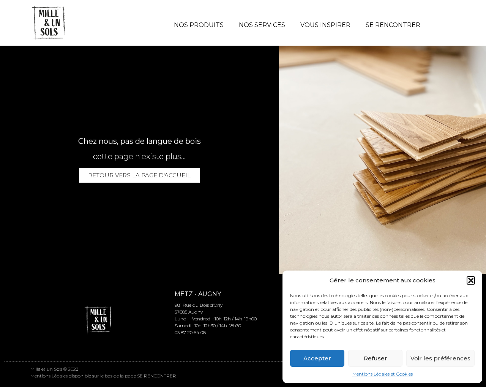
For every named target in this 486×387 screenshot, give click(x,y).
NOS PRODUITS (199, 25)
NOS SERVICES (262, 25)
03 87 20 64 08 (190, 332)
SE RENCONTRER (393, 25)
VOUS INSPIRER (325, 25)
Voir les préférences (440, 358)
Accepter (317, 358)
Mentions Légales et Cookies (382, 374)
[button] (471, 280)
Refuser (375, 358)
